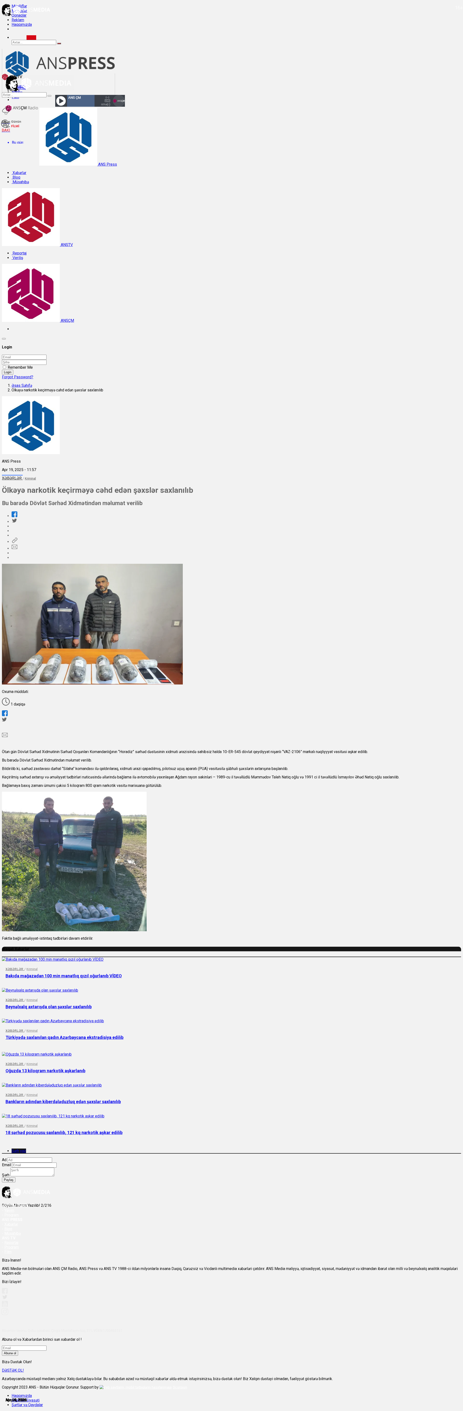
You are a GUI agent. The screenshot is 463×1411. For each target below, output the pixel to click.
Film (8, 1251)
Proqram (11, 1247)
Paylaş (9, 1180)
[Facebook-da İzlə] (5, 1292)
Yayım (9, 1210)
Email (6, 1165)
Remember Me (20, 367)
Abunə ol (10, 1353)
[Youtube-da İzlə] (5, 1306)
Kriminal (30, 478)
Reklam (18, 20)
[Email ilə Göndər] (14, 548)
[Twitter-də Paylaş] (14, 521)
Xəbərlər (19, 172)
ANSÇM (67, 320)
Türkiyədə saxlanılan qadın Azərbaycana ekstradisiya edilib (64, 1037)
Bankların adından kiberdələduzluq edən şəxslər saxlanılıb (63, 1101)
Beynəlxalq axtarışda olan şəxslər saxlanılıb (49, 1006)
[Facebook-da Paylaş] (14, 516)
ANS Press (107, 164)
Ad (4, 1159)
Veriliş (17, 257)
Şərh (5, 1175)
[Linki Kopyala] (14, 541)
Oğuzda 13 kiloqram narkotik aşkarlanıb (45, 1070)
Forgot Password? (17, 377)
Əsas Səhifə (22, 385)
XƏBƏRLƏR (12, 478)
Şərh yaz (19, 1151)
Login (7, 372)
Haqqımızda (22, 24)
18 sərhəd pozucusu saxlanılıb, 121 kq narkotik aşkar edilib (64, 1132)
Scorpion (180, 1387)
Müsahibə (20, 182)
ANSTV (66, 244)
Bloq (16, 177)
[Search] (31, 37)
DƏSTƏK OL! (13, 1370)
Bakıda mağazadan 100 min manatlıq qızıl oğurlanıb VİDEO (64, 975)
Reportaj (19, 253)
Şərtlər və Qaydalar (27, 1405)
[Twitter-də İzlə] (4, 1298)
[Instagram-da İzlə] (5, 1313)
